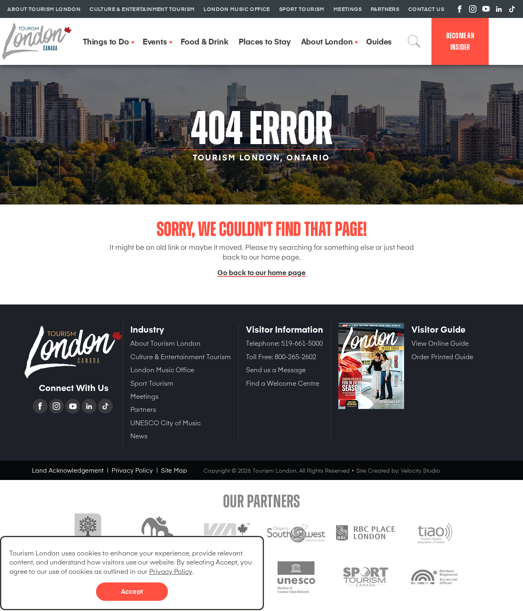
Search (414, 41)
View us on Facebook (459, 9)
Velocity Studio (420, 470)
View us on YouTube (486, 9)
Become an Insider (460, 41)
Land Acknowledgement (67, 470)
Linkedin (90, 406)
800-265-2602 (295, 356)
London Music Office (162, 369)
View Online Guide (440, 342)
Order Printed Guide (442, 356)
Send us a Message (276, 369)
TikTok (106, 406)
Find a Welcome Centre (282, 382)
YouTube (73, 406)
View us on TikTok (512, 9)
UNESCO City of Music (165, 422)
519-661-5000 (302, 342)
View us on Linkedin (499, 9)
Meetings (144, 395)
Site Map (174, 470)
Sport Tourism (151, 382)
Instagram (57, 406)
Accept (132, 591)
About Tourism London (165, 342)
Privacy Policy (170, 571)
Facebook (41, 406)
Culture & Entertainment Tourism (180, 356)
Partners (143, 408)
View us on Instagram (472, 9)
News (139, 435)
